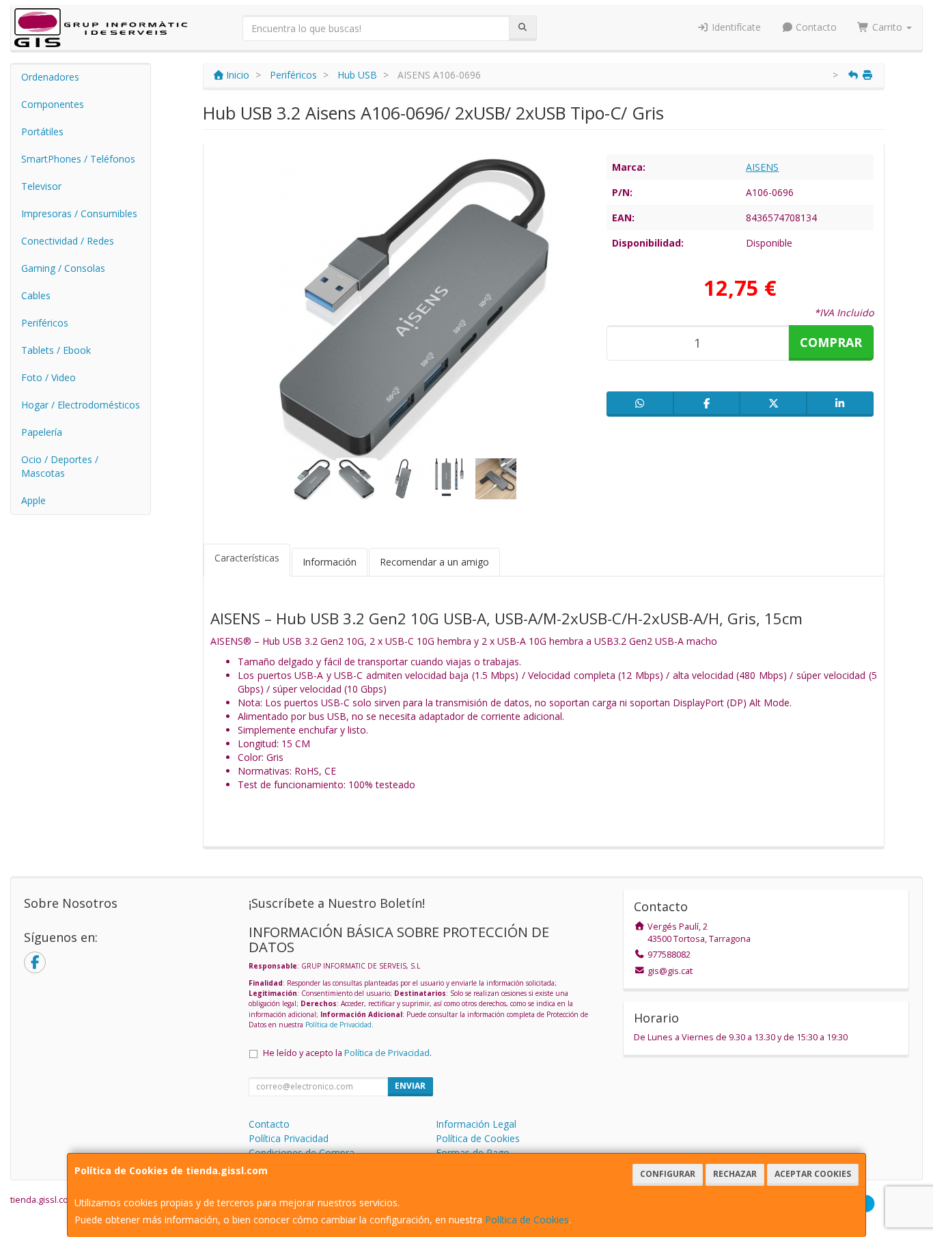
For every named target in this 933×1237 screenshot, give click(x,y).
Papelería (41, 432)
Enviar (410, 1086)
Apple (33, 500)
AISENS (762, 167)
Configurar (667, 1174)
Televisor (41, 186)
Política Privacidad (289, 1138)
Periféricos (44, 322)
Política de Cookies (527, 1219)
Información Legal (476, 1123)
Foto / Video (48, 377)
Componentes (52, 104)
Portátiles (42, 131)
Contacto (815, 26)
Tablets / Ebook (56, 350)
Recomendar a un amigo (434, 561)
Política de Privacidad (338, 1024)
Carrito (887, 26)
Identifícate (735, 26)
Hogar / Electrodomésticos (80, 404)
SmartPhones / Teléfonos (78, 158)
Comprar (831, 342)
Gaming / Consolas (63, 268)
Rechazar (735, 1174)
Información (330, 561)
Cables (36, 295)
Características (246, 557)
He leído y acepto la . (347, 1053)
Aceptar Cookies (813, 1174)
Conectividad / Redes (67, 240)
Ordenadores (50, 76)
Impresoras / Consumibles (79, 213)
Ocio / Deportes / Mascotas (59, 466)
